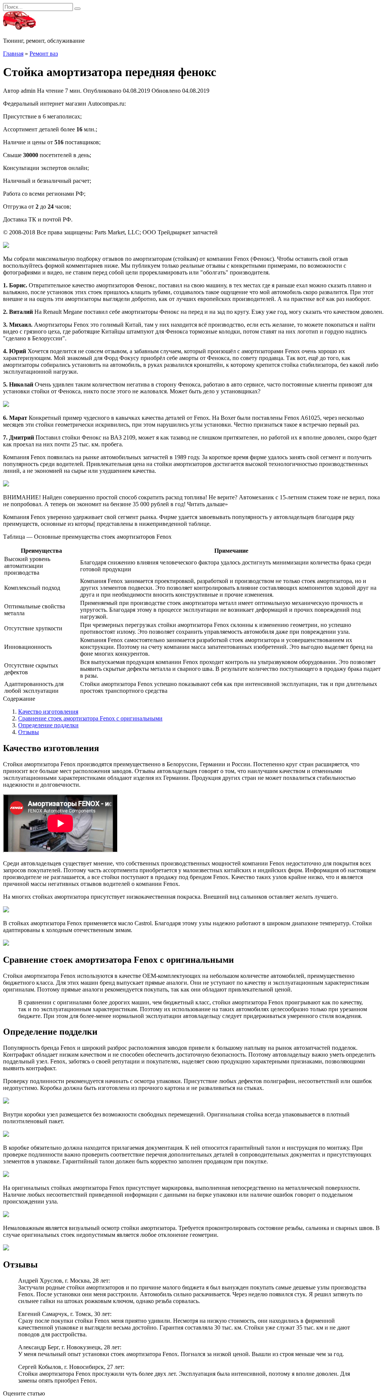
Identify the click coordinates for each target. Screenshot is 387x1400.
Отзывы (28, 732)
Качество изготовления (48, 711)
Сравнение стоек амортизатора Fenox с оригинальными (90, 718)
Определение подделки (48, 725)
